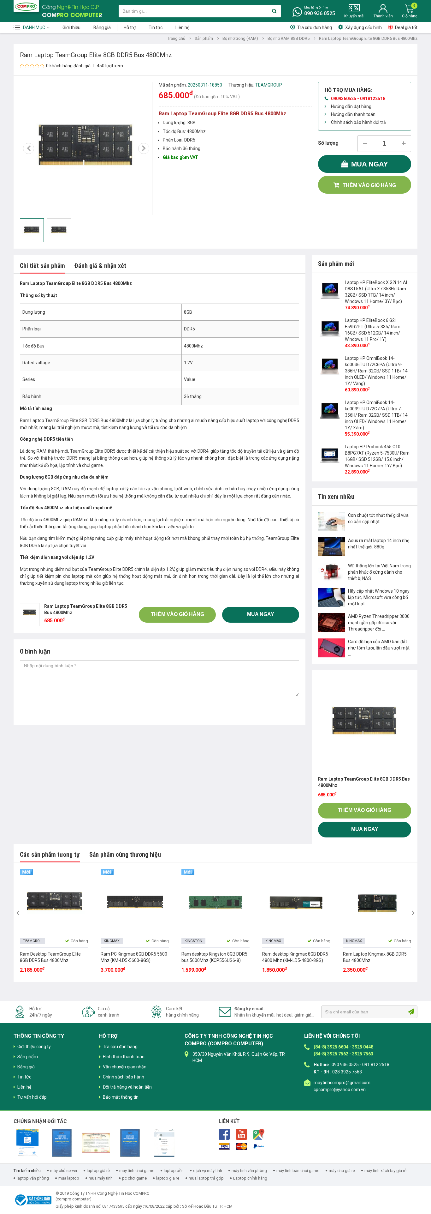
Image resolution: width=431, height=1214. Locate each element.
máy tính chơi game (136, 1170)
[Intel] (27, 1143)
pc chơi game (134, 1178)
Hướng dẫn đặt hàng (351, 106)
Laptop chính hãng (250, 1178)
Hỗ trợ (130, 27)
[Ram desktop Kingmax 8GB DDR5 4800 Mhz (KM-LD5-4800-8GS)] (296, 902)
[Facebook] (224, 1133)
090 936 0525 (319, 13)
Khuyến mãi (354, 16)
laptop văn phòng (33, 1178)
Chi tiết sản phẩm (42, 265)
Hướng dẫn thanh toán (353, 114)
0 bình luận (35, 651)
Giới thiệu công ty (34, 1046)
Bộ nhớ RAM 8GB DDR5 (289, 38)
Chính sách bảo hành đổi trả (358, 122)
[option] (86, 148)
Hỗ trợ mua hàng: (348, 90)
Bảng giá (102, 27)
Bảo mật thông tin (121, 1097)
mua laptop (68, 1178)
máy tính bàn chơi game (297, 1170)
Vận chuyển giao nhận (124, 1066)
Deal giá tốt (406, 27)
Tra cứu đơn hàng (314, 27)
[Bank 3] (258, 1146)
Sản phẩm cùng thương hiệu (125, 854)
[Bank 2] (241, 1146)
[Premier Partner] (164, 1143)
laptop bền (174, 1170)
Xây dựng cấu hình (363, 27)
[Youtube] (241, 1133)
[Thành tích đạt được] (96, 1143)
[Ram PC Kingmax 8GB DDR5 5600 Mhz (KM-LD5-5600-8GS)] (134, 902)
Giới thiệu (71, 27)
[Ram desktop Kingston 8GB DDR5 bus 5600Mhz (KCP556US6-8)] (215, 902)
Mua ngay (369, 164)
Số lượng (328, 143)
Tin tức (155, 27)
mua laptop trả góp (206, 1178)
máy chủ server (63, 1170)
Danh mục (34, 27)
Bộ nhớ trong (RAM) (240, 38)
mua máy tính (101, 1178)
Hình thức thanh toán (124, 1056)
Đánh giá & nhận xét (100, 265)
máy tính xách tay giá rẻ (385, 1170)
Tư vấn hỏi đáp (32, 1097)
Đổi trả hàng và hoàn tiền (127, 1087)
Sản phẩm (204, 38)
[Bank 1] (224, 1146)
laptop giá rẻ (98, 1170)
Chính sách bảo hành (123, 1076)
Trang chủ (176, 38)
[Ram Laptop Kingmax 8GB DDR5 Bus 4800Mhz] (377, 902)
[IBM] (61, 1143)
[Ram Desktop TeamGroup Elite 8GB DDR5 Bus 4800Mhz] (54, 902)
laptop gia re (167, 1178)
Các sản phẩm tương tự (50, 854)
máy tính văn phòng (249, 1170)
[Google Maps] (258, 1133)
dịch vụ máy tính (207, 1170)
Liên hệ (182, 27)
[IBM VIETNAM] (130, 1143)
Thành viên (383, 16)
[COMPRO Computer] (26, 6)
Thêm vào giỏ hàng (369, 185)
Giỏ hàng (409, 16)
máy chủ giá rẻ (342, 1170)
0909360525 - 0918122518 (358, 98)
